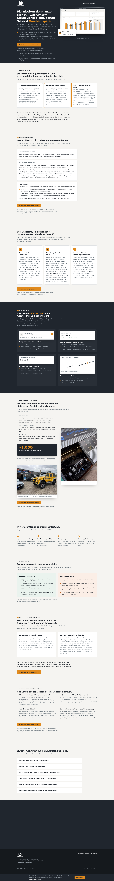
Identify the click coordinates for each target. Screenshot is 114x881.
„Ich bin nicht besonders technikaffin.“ (32, 766)
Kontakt (95, 853)
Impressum (81, 853)
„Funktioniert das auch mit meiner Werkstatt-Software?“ (38, 790)
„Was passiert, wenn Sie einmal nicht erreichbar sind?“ (38, 778)
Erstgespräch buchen (89, 3)
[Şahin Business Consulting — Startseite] (20, 4)
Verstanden (79, 877)
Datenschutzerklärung (35, 879)
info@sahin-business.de (28, 842)
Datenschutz (88, 853)
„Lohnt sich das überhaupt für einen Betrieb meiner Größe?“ (40, 772)
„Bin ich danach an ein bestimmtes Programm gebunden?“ (39, 784)
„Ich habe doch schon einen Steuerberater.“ (34, 760)
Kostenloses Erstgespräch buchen (29, 44)
